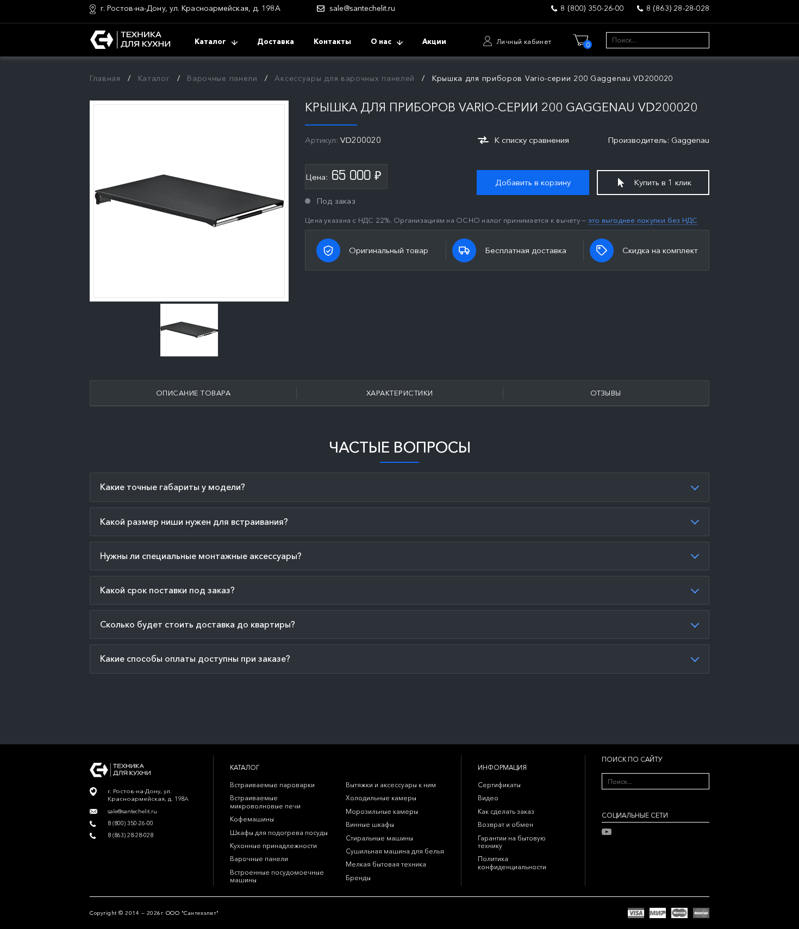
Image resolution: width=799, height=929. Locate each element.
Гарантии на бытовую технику (512, 842)
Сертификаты (499, 785)
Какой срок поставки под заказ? (167, 590)
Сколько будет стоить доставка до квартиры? (197, 624)
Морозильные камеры (382, 811)
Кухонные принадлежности (273, 846)
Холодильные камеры (381, 798)
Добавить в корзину (533, 182)
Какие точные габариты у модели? (172, 486)
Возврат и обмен (505, 824)
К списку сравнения (531, 140)
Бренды (358, 878)
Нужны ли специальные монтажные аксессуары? (201, 555)
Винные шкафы (370, 824)
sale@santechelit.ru (362, 8)
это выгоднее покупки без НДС (643, 220)
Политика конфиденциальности (512, 862)
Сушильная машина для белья (395, 851)
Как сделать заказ (506, 811)
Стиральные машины (379, 838)
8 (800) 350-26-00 (591, 8)
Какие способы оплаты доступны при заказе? (195, 658)
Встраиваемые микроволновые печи (265, 801)
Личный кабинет (524, 41)
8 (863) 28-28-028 (677, 8)
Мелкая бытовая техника (386, 864)
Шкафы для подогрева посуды (279, 832)
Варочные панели (259, 859)
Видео (488, 798)
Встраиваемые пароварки (272, 785)
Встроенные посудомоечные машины (277, 876)
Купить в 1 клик (662, 182)
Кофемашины (252, 819)
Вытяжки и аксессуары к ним (391, 785)
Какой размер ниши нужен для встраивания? (194, 521)
